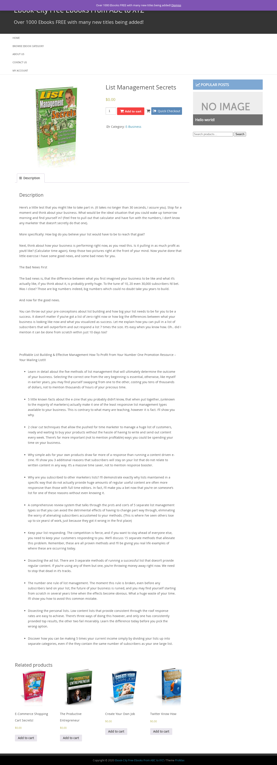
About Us (18, 54)
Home (16, 37)
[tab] (31, 178)
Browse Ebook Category (28, 46)
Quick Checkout (169, 111)
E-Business (133, 127)
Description (31, 178)
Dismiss (176, 5)
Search (239, 134)
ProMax (179, 760)
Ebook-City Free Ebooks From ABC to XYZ (139, 760)
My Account (20, 70)
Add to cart (133, 111)
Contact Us (20, 62)
